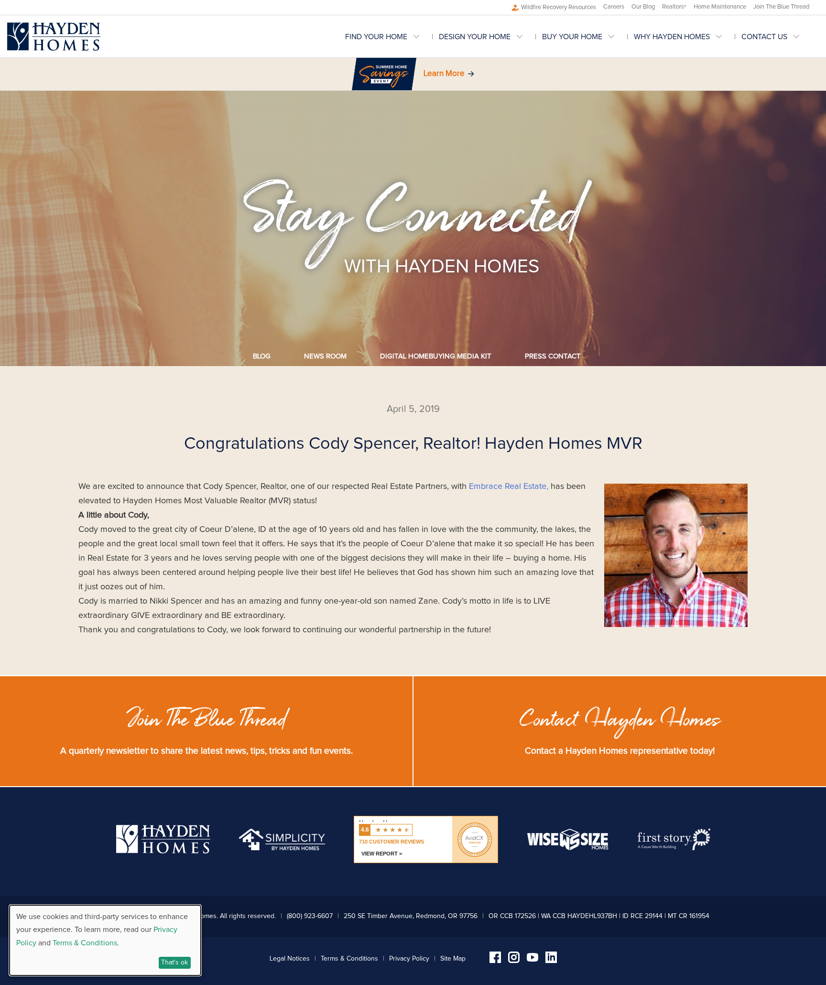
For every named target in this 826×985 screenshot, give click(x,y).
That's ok (174, 962)
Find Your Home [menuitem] (376, 37)
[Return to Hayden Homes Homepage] (53, 36)
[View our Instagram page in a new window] (514, 960)
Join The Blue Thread (781, 7)
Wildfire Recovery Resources (558, 7)
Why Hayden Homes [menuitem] (672, 37)
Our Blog (643, 7)
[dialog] (105, 940)
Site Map (453, 958)
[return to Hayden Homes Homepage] (163, 851)
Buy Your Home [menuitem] (572, 37)
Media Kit (435, 356)
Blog (262, 356)
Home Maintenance (720, 7)
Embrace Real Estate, (508, 486)
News (325, 356)
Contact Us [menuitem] (764, 37)
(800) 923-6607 (310, 916)
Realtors (674, 7)
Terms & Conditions (349, 958)
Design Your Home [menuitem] (475, 37)
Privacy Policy (409, 958)
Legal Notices (290, 958)
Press (553, 356)
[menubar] (582, 36)
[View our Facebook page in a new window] (495, 960)
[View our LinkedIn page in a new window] (551, 960)
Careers (613, 7)
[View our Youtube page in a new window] (532, 959)
